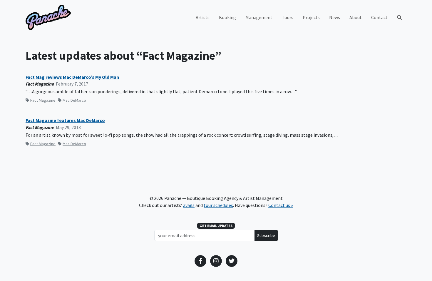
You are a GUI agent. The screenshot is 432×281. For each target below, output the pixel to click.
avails (189, 205)
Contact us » (280, 205)
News (334, 17)
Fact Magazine (43, 100)
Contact (379, 17)
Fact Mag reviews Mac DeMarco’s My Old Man (72, 77)
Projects (311, 17)
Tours (287, 17)
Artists (203, 17)
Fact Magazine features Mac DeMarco (65, 120)
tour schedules (218, 205)
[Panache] (48, 17)
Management (258, 17)
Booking (227, 17)
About (355, 17)
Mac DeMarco (74, 100)
